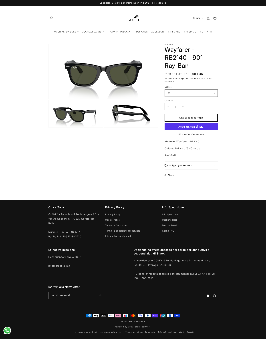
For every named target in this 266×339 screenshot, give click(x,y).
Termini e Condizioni (116, 225)
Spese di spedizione (190, 78)
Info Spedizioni (170, 214)
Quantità (169, 100)
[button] (51, 18)
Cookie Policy (112, 219)
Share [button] (171, 175)
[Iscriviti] (100, 295)
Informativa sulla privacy (111, 332)
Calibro (168, 87)
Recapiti (190, 332)
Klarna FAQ (168, 230)
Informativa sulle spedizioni (171, 332)
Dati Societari (169, 225)
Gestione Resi (169, 219)
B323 (130, 326)
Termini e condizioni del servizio (122, 230)
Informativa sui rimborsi (118, 236)
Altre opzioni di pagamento (191, 134)
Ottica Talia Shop (137, 321)
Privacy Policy (113, 214)
